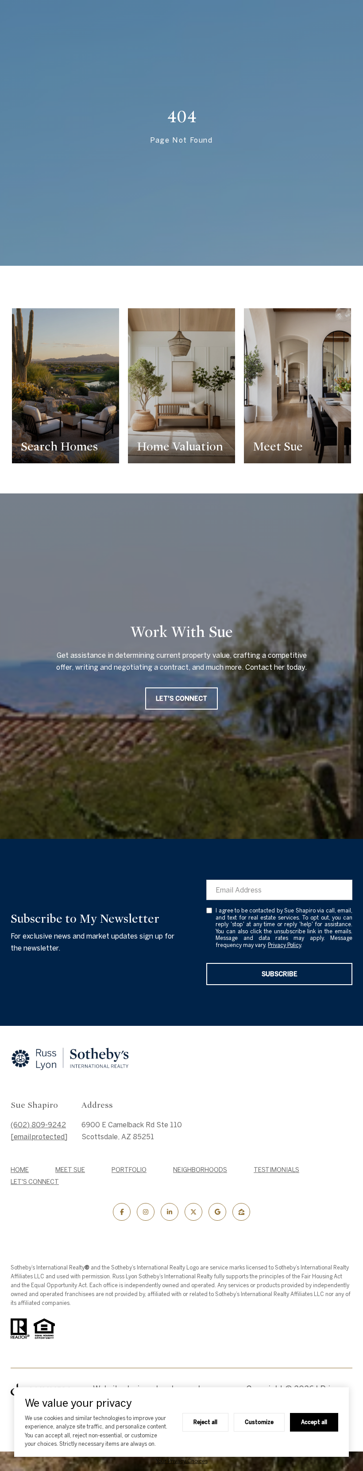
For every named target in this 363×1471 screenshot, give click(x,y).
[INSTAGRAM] (145, 1212)
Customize (259, 1422)
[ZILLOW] (241, 1212)
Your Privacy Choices (182, 1461)
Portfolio (129, 1169)
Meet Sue (70, 1169)
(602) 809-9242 (38, 1125)
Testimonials (276, 1169)
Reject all (205, 1422)
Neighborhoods (200, 1169)
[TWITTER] (193, 1212)
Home (20, 1169)
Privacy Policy (284, 945)
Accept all (314, 1422)
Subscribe (279, 974)
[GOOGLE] (217, 1212)
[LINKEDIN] (169, 1212)
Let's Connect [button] (181, 698)
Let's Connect (35, 1181)
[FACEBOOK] (122, 1212)
